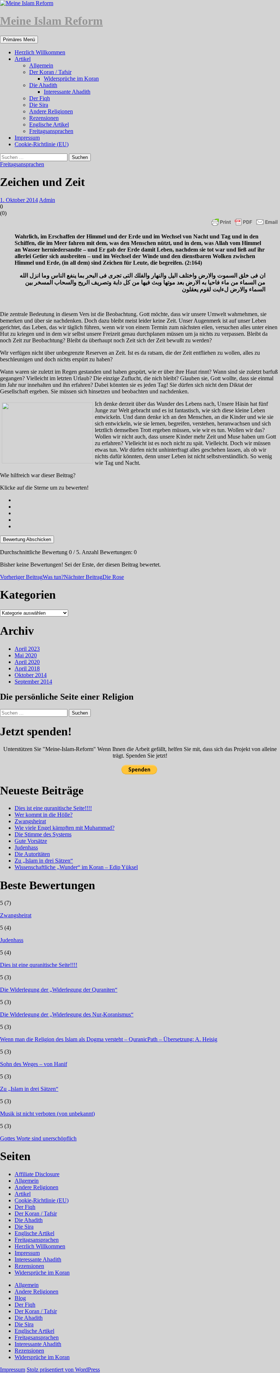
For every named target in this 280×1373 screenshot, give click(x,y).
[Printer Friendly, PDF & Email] (244, 222)
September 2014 (33, 681)
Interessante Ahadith (67, 92)
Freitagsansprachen (51, 131)
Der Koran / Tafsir (50, 72)
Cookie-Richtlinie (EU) (42, 144)
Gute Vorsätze (31, 841)
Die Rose (94, 577)
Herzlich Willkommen (40, 52)
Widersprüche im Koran (71, 78)
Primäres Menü (19, 39)
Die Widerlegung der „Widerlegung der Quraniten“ (58, 990)
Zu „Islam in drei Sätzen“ (44, 860)
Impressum (27, 138)
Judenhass (26, 847)
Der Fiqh (39, 98)
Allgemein (41, 65)
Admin (47, 200)
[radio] (147, 500)
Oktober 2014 (31, 675)
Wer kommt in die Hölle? (44, 815)
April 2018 (27, 668)
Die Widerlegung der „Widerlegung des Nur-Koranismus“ (66, 1014)
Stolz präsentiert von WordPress (63, 1369)
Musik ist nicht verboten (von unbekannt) (47, 1114)
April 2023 (27, 649)
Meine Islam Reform (51, 20)
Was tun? (32, 577)
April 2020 (27, 662)
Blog (20, 1298)
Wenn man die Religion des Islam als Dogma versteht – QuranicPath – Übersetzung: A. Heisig (108, 1039)
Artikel (23, 59)
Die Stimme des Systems (43, 834)
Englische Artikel (49, 124)
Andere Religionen (51, 111)
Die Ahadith (43, 85)
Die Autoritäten (32, 854)
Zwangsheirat (30, 821)
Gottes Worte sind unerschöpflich (38, 1138)
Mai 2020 (26, 655)
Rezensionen (44, 118)
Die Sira (38, 105)
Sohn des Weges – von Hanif (33, 1064)
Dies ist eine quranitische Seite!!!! (53, 808)
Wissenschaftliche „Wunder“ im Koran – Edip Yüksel (76, 867)
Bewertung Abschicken (27, 539)
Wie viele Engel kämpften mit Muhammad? (64, 828)
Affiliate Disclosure (37, 1174)
